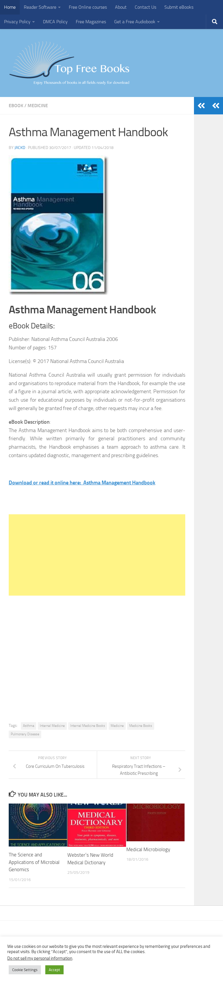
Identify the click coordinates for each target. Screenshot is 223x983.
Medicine (38, 105)
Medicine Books (140, 726)
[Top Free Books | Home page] (69, 63)
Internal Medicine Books (87, 726)
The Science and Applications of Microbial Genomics (34, 862)
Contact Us (145, 7)
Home (10, 7)
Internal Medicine (52, 726)
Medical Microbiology (148, 849)
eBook (16, 105)
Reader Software (40, 7)
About (121, 7)
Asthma (28, 726)
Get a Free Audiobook (134, 21)
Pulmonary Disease (25, 734)
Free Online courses (88, 7)
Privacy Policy (17, 21)
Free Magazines (91, 21)
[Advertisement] (97, 555)
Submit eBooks (178, 7)
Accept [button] (54, 970)
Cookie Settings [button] (24, 970)
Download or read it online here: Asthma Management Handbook (82, 482)
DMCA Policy (55, 21)
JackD (20, 147)
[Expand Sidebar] (215, 105)
